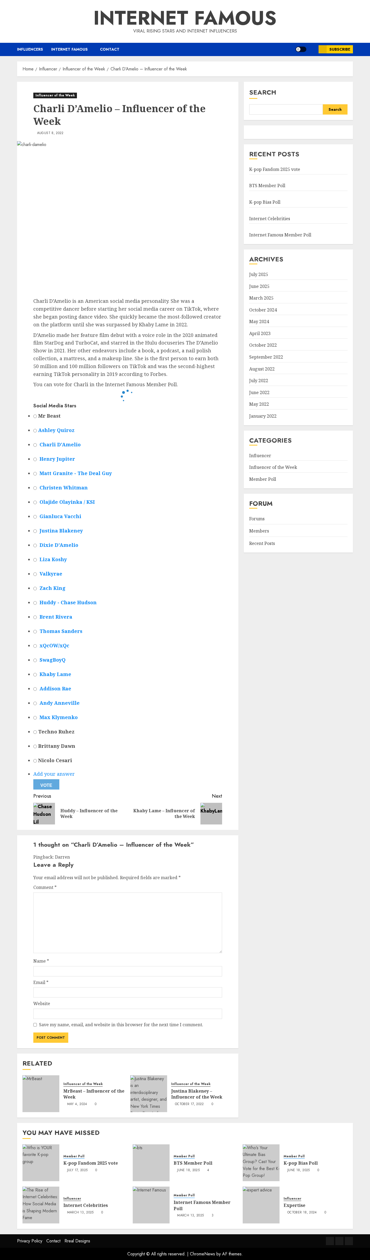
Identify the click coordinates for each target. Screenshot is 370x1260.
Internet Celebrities (269, 219)
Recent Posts (262, 543)
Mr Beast (49, 416)
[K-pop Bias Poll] (261, 1162)
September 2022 (266, 357)
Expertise (294, 1205)
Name (41, 961)
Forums (257, 519)
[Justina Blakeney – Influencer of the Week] (148, 1093)
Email (40, 982)
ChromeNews (202, 1254)
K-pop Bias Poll (264, 202)
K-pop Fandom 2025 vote (274, 169)
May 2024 (259, 321)
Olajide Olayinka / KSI (67, 502)
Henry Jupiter (57, 459)
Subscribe (339, 49)
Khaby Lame (55, 674)
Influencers (30, 49)
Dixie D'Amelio (59, 545)
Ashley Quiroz (56, 430)
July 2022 (258, 381)
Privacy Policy (29, 1241)
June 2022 (259, 392)
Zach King (53, 588)
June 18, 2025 (188, 1170)
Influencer (260, 456)
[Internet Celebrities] (40, 1205)
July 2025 (258, 274)
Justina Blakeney (61, 530)
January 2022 (263, 416)
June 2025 (259, 286)
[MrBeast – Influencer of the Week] (40, 1093)
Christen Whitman (64, 487)
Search (262, 92)
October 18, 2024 (302, 1212)
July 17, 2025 (77, 1170)
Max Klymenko (59, 717)
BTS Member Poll (267, 186)
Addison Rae (55, 688)
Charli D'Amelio (60, 444)
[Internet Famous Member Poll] (151, 1205)
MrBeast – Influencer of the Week (93, 1094)
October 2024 (263, 310)
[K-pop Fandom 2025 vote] (40, 1162)
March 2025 (261, 298)
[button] (312, 49)
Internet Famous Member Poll (280, 235)
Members (259, 531)
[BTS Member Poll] (151, 1162)
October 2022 (263, 345)
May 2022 (259, 404)
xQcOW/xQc (54, 645)
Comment (45, 887)
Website (41, 1003)
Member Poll (262, 479)
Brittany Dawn (56, 746)
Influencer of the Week (55, 95)
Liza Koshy (53, 559)
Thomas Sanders (61, 631)
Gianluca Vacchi (60, 516)
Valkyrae (51, 573)
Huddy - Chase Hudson (68, 602)
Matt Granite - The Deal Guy (76, 473)
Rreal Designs (77, 1241)
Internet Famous (185, 18)
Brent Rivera (56, 616)
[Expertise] (261, 1205)
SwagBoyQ (53, 660)
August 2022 (262, 369)
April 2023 (260, 333)
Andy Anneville (60, 703)
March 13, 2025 (80, 1212)
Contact (109, 49)
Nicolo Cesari (54, 760)
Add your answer (54, 774)
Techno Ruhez (55, 731)
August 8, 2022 (50, 133)
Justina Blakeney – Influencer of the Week (196, 1094)
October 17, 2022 (189, 1104)
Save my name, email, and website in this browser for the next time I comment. (121, 1025)
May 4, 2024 (77, 1104)
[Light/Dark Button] (301, 49)
